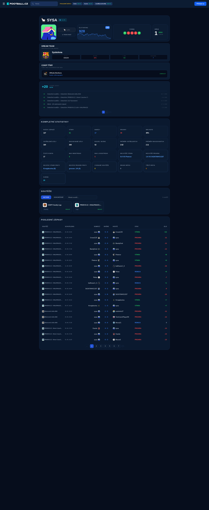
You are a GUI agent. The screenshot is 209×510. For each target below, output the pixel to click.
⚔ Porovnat (66, 34)
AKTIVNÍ (46, 197)
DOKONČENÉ (58, 197)
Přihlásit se (200, 4)
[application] (94, 36)
